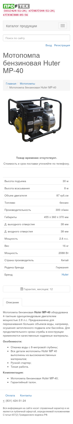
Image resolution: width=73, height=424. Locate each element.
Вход (49, 45)
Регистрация (62, 45)
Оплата (10, 395)
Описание (12, 302)
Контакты (26, 395)
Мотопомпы (27, 83)
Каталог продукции (21, 25)
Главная (11, 83)
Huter (65, 274)
